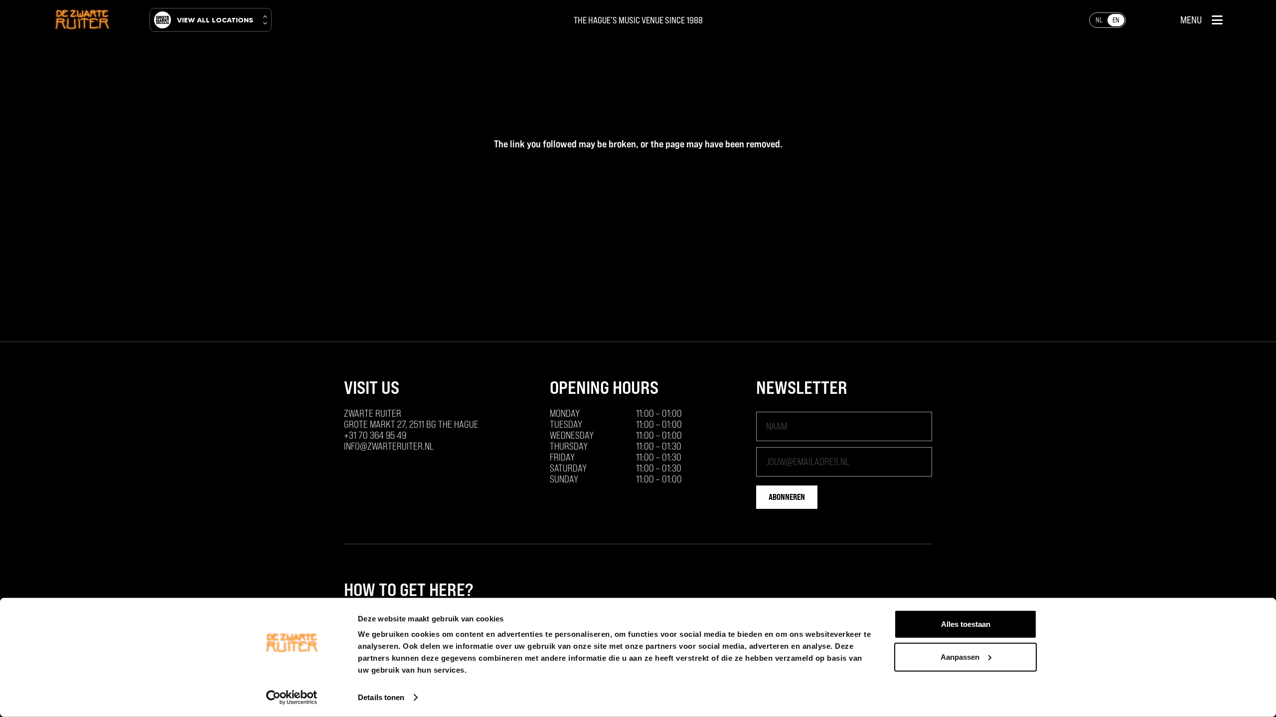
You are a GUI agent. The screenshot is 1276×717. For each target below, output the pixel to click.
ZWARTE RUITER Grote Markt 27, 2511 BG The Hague (411, 419)
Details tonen (381, 697)
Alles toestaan (965, 624)
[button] (1201, 19)
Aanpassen (960, 656)
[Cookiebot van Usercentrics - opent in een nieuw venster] (291, 697)
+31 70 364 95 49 (375, 435)
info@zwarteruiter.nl (389, 446)
